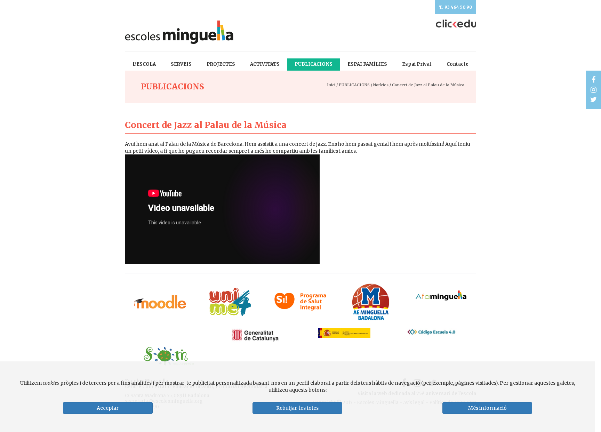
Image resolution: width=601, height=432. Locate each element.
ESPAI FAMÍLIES (367, 64)
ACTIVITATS (265, 64)
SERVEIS (181, 64)
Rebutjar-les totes (297, 408)
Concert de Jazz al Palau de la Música (428, 84)
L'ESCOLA (144, 64)
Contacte (457, 64)
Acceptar (108, 408)
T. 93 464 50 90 (455, 7)
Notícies (380, 84)
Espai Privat (417, 64)
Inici (331, 84)
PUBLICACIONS (313, 64)
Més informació (487, 408)
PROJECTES (221, 64)
